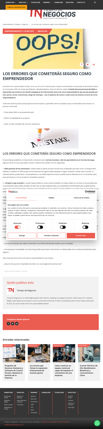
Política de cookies (63, 422)
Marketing (10, 2)
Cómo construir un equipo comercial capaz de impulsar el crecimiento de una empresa (64, 370)
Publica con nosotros (16, 7)
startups (24, 271)
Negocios (22, 2)
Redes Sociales (8, 405)
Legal (32, 404)
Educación (34, 399)
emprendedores (16, 271)
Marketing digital (7, 401)
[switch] (40, 227)
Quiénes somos (70, 397)
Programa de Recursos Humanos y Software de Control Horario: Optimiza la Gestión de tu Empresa (14, 371)
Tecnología (35, 2)
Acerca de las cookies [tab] (81, 198)
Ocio (32, 407)
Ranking (46, 2)
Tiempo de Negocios (26, 290)
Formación (58, 2)
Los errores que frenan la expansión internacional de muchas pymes (38, 369)
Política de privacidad (48, 422)
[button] (97, 423)
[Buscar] (94, 2)
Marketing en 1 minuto (8, 408)
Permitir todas (81, 235)
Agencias (33, 396)
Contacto (81, 2)
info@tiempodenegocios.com (13, 425)
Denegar (22, 235)
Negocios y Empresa (20, 397)
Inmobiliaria (34, 402)
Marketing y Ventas (7, 397)
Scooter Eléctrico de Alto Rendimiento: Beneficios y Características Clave (88, 370)
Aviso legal (71, 407)
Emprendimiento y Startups (11, 24)
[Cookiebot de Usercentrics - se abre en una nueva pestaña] (86, 191)
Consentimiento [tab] (21, 198)
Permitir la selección (51, 235)
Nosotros (70, 2)
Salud (32, 410)
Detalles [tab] (51, 198)
